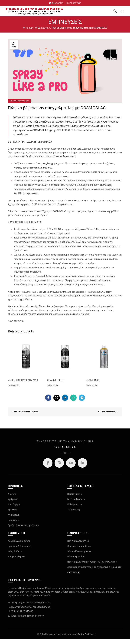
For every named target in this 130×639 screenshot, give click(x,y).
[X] (56, 398)
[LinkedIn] (65, 398)
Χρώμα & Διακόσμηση (19, 101)
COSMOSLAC (13, 385)
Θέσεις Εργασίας (75, 556)
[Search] (115, 11)
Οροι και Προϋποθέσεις (79, 546)
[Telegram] (82, 398)
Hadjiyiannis (51, 634)
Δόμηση (12, 494)
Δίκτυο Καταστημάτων (79, 551)
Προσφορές (14, 520)
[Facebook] (48, 398)
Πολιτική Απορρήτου (78, 541)
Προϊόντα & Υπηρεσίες (19, 546)
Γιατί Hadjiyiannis (76, 499)
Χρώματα (12, 499)
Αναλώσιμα (13, 515)
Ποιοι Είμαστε (74, 494)
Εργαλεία (12, 509)
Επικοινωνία (73, 572)
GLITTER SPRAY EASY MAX (23, 380)
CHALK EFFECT (55, 380)
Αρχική (29, 28)
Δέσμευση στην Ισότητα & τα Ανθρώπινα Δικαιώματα (94, 567)
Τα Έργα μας (73, 509)
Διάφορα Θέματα (16, 556)
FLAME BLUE (93, 380)
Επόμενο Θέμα (107, 411)
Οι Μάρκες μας (75, 504)
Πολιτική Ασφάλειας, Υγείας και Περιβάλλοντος (92, 562)
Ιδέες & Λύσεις (15, 551)
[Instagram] (59, 463)
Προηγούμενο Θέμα (26, 411)
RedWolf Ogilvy (88, 634)
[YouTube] (71, 463)
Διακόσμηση (14, 504)
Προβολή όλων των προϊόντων (23, 525)
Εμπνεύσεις (44, 28)
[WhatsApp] (73, 398)
